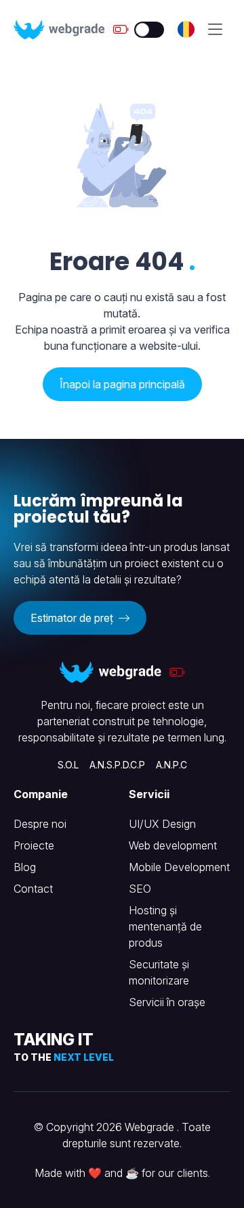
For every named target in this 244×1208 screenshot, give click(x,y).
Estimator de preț (73, 618)
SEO (140, 888)
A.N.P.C (171, 764)
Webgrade (151, 1127)
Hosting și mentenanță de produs (165, 926)
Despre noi (40, 824)
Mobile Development (179, 867)
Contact (33, 888)
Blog (25, 867)
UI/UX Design (162, 824)
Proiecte (34, 845)
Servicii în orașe (167, 1002)
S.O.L (68, 764)
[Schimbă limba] (186, 29)
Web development (173, 845)
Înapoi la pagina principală (122, 384)
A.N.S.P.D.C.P (117, 764)
